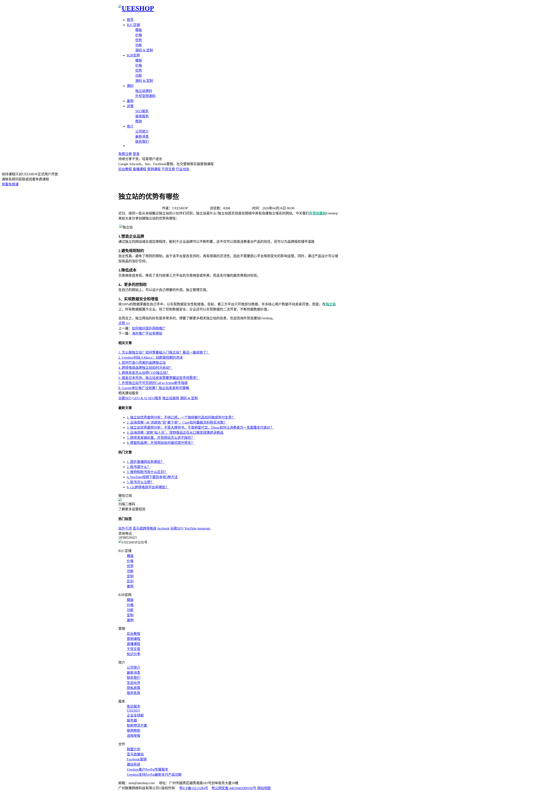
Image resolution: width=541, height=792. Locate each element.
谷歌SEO (125, 398)
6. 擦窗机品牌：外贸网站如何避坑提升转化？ (160, 443)
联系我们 (142, 141)
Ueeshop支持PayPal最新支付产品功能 (154, 774)
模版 (130, 556)
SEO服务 (142, 111)
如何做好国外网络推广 (149, 328)
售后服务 (133, 706)
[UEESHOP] (136, 8)
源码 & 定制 (144, 50)
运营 (130, 106)
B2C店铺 (133, 25)
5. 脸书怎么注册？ (140, 482)
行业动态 (182, 169)
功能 (138, 45)
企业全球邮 (135, 715)
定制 (130, 576)
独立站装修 (170, 398)
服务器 (132, 720)
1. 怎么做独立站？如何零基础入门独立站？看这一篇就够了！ (164, 352)
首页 (130, 20)
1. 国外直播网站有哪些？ (145, 462)
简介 (130, 126)
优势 (138, 40)
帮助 (138, 121)
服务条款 (133, 693)
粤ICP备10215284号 (193, 788)
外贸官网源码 (145, 96)
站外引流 (125, 528)
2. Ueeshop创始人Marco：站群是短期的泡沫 (150, 357)
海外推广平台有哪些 (147, 333)
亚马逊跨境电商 (144, 528)
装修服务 (142, 116)
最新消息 (142, 136)
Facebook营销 (137, 759)
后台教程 (125, 169)
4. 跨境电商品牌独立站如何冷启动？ (145, 367)
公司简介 (142, 131)
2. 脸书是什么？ (138, 467)
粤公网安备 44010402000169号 (234, 788)
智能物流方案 (137, 725)
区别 (130, 581)
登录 (136, 154)
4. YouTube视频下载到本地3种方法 (152, 477)
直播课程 (139, 169)
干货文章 (168, 169)
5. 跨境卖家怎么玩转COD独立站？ (144, 373)
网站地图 (264, 788)
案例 (130, 101)
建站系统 (133, 764)
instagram (203, 528)
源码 (130, 86)
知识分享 (133, 654)
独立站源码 (143, 91)
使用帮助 (133, 730)
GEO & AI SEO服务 (147, 398)
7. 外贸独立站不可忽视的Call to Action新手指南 (153, 383)
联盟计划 (133, 749)
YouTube (190, 528)
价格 (138, 35)
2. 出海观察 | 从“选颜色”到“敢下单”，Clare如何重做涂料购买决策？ (177, 422)
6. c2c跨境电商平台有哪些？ (148, 487)
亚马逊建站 (135, 754)
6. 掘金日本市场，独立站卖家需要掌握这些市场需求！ (158, 378)
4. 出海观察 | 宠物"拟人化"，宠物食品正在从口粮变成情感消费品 (175, 432)
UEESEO (133, 710)
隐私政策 (133, 688)
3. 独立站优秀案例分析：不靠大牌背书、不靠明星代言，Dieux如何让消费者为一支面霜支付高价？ (200, 427)
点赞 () (124, 323)
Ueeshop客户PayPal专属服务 (147, 769)
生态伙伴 (133, 683)
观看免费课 (10, 184)
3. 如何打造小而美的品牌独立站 (142, 362)
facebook (163, 528)
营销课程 (154, 169)
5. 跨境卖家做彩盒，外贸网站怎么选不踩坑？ (160, 437)
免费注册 (125, 154)
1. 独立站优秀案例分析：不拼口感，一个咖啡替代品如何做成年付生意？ (181, 417)
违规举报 (133, 735)
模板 (138, 30)
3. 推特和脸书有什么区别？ (147, 472)
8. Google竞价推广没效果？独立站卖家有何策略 (153, 388)
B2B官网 (133, 55)
